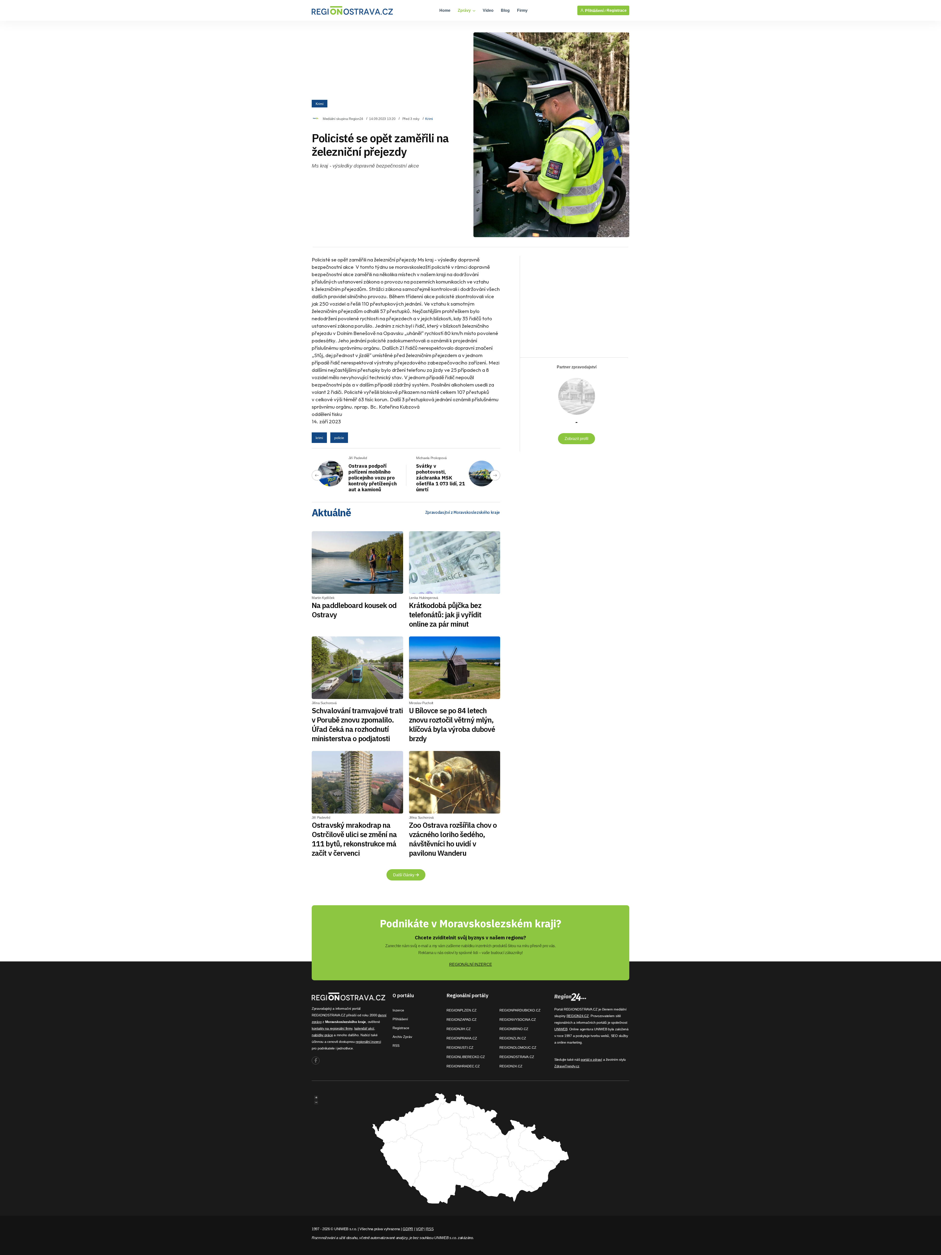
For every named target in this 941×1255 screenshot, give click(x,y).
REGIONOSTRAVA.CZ (516, 1057)
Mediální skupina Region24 (343, 119)
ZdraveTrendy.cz (566, 1066)
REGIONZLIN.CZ (512, 1038)
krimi (319, 438)
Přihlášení (400, 1019)
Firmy (522, 10)
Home (444, 10)
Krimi (319, 103)
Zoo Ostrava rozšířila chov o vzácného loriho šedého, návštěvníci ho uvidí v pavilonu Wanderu (453, 839)
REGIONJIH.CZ (458, 1029)
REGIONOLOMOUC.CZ (517, 1047)
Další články (404, 875)
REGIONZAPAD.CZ (461, 1020)
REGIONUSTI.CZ (459, 1047)
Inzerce (398, 1010)
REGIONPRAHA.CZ (461, 1038)
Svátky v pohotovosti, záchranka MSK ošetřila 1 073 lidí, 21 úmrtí (440, 478)
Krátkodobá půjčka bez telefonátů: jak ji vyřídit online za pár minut (445, 614)
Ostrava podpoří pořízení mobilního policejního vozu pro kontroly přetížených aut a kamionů (372, 478)
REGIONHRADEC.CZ (463, 1066)
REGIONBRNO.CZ (513, 1029)
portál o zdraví (591, 1059)
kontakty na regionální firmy (332, 1028)
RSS (396, 1046)
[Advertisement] (571, 302)
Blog (505, 10)
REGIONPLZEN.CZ (461, 1010)
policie (339, 438)
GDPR (408, 1229)
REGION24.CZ (510, 1066)
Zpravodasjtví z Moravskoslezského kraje (462, 512)
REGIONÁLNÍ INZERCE (470, 964)
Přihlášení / (595, 11)
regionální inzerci (368, 1042)
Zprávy (465, 10)
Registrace (617, 10)
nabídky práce (322, 1035)
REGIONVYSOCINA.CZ (517, 1020)
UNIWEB (560, 1029)
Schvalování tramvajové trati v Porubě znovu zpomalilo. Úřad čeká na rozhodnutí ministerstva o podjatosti (357, 724)
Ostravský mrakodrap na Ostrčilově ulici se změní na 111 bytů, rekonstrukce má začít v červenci (354, 839)
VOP (419, 1229)
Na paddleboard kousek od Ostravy (354, 609)
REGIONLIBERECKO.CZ (465, 1057)
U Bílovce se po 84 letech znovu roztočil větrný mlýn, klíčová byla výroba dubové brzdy (452, 724)
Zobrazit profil (576, 439)
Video (488, 10)
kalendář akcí (364, 1028)
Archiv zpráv (402, 1037)
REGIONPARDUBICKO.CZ (520, 1010)
